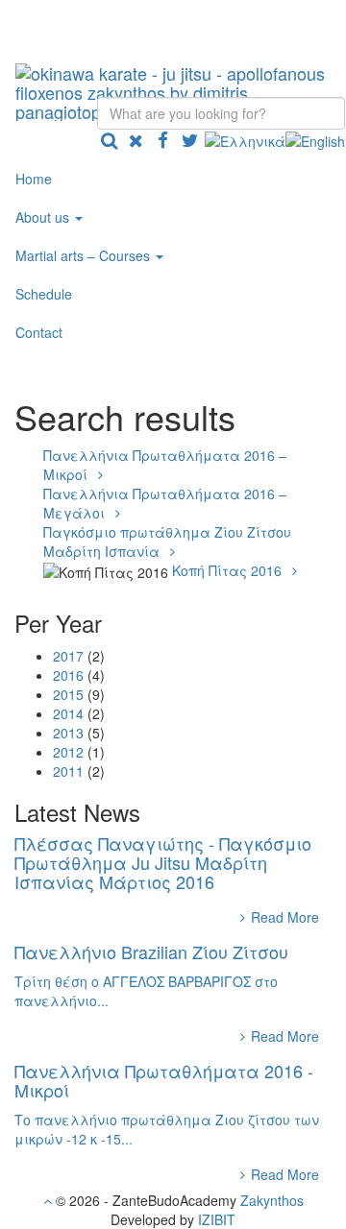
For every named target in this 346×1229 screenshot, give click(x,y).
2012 (68, 751)
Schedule (43, 293)
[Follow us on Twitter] (189, 139)
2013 (68, 732)
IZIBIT (216, 1219)
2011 (68, 771)
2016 (68, 675)
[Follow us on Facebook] (162, 139)
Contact (38, 332)
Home (33, 178)
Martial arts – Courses (84, 255)
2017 (68, 655)
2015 (68, 694)
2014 (68, 713)
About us (44, 217)
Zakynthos (272, 1200)
